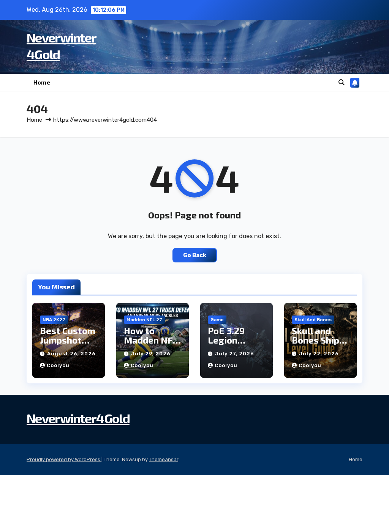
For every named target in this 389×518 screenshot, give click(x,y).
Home (41, 82)
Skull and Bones (313, 319)
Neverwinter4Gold (78, 418)
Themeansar (163, 459)
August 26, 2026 (71, 353)
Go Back (194, 255)
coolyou (58, 365)
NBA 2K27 (54, 319)
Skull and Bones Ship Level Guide (317, 340)
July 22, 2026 (319, 353)
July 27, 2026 (234, 353)
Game (217, 319)
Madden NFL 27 (144, 319)
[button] (341, 82)
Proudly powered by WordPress (64, 459)
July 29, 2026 (151, 353)
